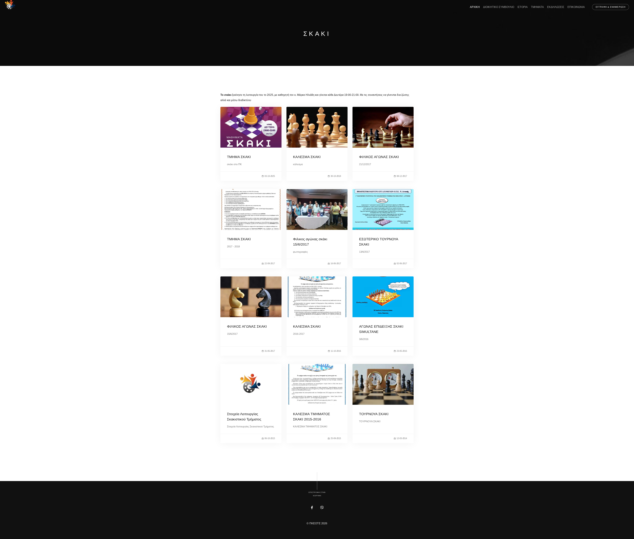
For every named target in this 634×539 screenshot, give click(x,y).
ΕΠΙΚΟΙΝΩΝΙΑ (576, 7)
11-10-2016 (336, 351)
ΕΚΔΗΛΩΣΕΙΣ (555, 7)
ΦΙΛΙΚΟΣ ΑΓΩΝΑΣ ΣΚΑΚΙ (379, 157)
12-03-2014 (402, 438)
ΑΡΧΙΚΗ (475, 7)
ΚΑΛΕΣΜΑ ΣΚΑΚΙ (307, 157)
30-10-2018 (336, 176)
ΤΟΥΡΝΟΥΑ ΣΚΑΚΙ (373, 414)
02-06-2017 (402, 263)
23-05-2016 (402, 351)
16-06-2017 (336, 263)
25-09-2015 (336, 438)
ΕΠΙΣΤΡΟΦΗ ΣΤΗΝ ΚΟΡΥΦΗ (317, 494)
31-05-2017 (269, 351)
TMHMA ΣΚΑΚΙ (239, 239)
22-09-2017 (269, 263)
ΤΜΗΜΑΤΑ (537, 7)
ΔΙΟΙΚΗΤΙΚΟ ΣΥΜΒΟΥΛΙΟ (498, 7)
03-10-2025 (269, 176)
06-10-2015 (269, 438)
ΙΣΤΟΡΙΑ (522, 7)
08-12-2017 (402, 176)
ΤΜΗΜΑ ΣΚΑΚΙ (239, 157)
